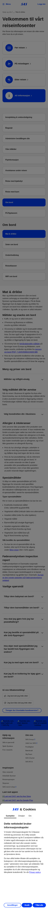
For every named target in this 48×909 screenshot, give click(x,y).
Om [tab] (30, 816)
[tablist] (24, 816)
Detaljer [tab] (21, 816)
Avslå (26, 905)
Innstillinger (12, 905)
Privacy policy (35, 872)
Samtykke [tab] (10, 816)
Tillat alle (39, 905)
